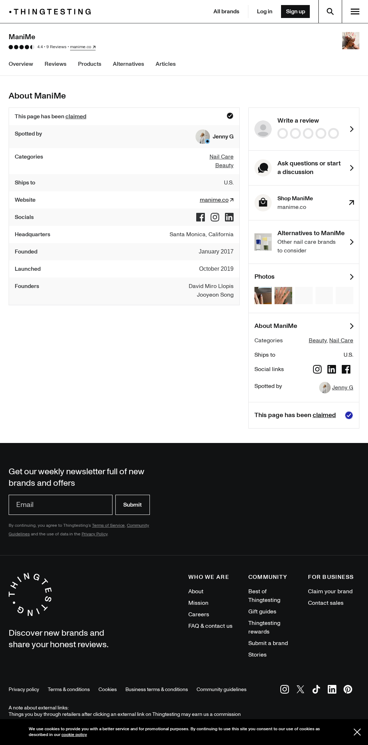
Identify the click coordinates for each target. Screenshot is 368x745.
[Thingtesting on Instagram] (284, 690)
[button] (215, 136)
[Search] (330, 11)
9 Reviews (56, 47)
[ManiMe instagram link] (215, 217)
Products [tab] (89, 64)
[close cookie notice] (357, 732)
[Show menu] (355, 11)
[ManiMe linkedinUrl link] (229, 217)
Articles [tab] (166, 64)
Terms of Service (108, 525)
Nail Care (341, 340)
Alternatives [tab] (128, 64)
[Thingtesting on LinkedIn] (332, 690)
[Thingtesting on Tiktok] (316, 690)
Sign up (295, 11)
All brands (226, 11)
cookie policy (74, 735)
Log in (264, 11)
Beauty (318, 340)
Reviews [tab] (55, 64)
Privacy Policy (94, 534)
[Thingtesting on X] (300, 690)
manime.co (80, 47)
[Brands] (52, 11)
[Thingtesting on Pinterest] (348, 690)
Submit (132, 505)
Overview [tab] (21, 64)
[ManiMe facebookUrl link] (200, 217)
